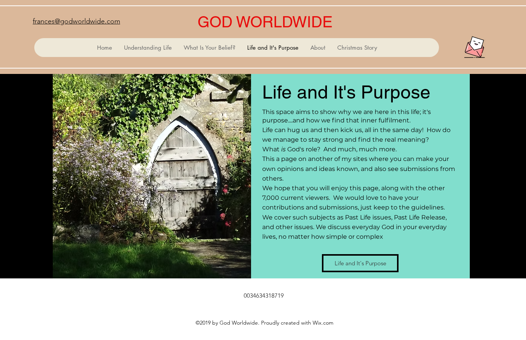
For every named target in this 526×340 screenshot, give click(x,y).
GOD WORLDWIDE (265, 22)
